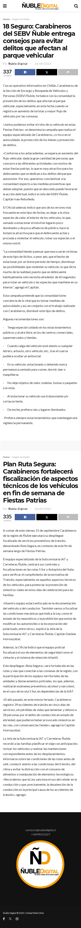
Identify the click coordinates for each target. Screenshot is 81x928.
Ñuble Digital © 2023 (13, 912)
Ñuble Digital (18, 63)
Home (6, 19)
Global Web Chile (35, 912)
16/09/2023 (43, 63)
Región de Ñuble (20, 19)
